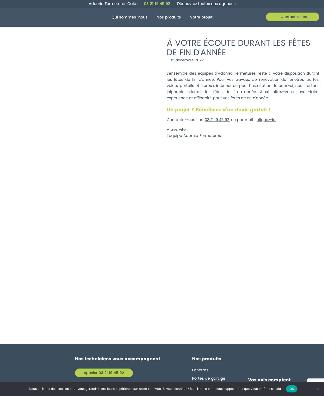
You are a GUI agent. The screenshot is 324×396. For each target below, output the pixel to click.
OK (292, 389)
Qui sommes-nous (129, 17)
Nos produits (169, 17)
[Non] (318, 389)
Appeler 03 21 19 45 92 (104, 373)
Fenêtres (200, 370)
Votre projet (201, 17)
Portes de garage (208, 378)
